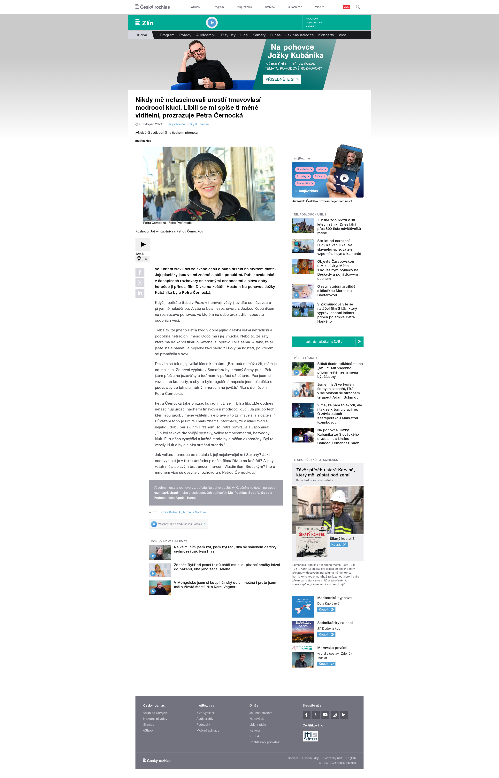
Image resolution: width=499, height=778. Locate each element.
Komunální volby (155, 719)
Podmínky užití (332, 758)
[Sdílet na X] (139, 282)
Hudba (141, 35)
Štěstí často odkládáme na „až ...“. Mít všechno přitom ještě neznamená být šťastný (340, 370)
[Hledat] (358, 7)
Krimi (320, 169)
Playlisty (228, 35)
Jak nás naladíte (300, 35)
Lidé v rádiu (258, 724)
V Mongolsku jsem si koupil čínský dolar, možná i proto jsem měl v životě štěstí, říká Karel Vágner (225, 584)
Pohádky (301, 176)
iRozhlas (194, 7)
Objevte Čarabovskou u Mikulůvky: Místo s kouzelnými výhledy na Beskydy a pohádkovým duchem (337, 270)
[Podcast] (138, 259)
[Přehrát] (142, 244)
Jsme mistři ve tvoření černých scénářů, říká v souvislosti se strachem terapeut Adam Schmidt (338, 390)
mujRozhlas (244, 7)
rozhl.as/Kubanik (167, 493)
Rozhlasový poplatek (265, 742)
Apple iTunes (186, 498)
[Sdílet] (146, 259)
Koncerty (326, 35)
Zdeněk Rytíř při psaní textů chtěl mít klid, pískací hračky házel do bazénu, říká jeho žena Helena (227, 567)
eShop (148, 730)
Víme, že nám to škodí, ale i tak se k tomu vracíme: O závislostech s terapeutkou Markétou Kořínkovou (339, 413)
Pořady (185, 35)
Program (218, 7)
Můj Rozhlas (237, 493)
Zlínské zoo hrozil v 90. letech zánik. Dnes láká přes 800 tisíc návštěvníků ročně (339, 226)
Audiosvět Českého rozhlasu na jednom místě (322, 201)
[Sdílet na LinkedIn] (139, 293)
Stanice (270, 7)
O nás (275, 35)
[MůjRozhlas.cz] (143, 141)
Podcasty (203, 724)
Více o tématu (305, 358)
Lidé (244, 35)
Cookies (293, 758)
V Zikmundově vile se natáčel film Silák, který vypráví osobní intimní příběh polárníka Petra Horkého (337, 312)
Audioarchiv (314, 22)
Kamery (311, 26)
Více (344, 35)
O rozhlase (295, 7)
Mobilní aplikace (208, 730)
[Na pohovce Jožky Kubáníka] (249, 64)
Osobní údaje (311, 758)
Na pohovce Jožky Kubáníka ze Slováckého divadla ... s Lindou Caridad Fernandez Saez (338, 436)
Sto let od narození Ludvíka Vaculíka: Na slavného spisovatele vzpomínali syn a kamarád (339, 247)
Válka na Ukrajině (155, 713)
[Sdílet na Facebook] (139, 272)
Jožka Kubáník (170, 512)
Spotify (253, 493)
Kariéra (255, 730)
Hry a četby (303, 169)
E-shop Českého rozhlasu (316, 460)
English (351, 758)
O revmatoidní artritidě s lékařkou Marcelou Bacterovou (336, 290)
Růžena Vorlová (194, 512)
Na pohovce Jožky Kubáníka (188, 124)
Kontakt (255, 736)
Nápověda (257, 719)
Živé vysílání (303, 183)
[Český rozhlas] (152, 7)
